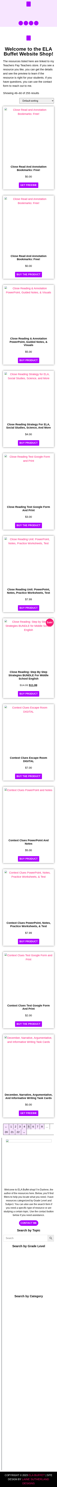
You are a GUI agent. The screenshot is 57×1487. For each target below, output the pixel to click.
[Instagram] (31, 23)
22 (18, 1132)
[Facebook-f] (21, 23)
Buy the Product (28, 274)
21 (12, 1132)
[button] (28, 4)
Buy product (28, 360)
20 (6, 1132)
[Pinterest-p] (26, 23)
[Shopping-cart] (36, 23)
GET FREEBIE (28, 185)
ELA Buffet (37, 1475)
